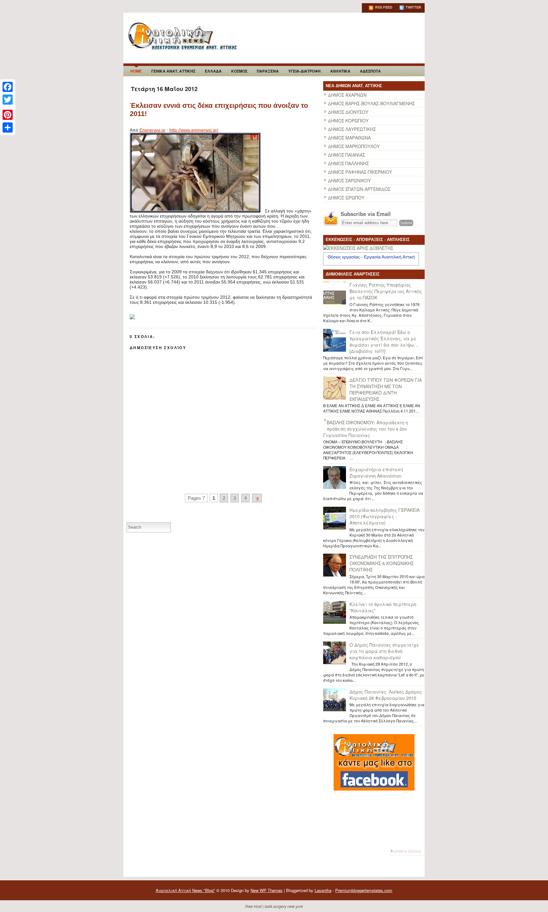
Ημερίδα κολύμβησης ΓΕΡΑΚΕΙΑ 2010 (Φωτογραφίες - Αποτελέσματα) (384, 516)
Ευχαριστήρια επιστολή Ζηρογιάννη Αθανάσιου (376, 472)
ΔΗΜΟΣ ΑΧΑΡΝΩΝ (347, 95)
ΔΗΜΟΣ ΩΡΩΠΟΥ (346, 197)
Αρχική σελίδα (407, 851)
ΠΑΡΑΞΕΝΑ (268, 71)
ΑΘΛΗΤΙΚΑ (340, 71)
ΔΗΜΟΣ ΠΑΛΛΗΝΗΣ (348, 163)
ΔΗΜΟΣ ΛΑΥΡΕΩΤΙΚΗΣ (352, 129)
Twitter (413, 7)
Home (136, 71)
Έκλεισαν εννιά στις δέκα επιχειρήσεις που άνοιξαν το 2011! (219, 109)
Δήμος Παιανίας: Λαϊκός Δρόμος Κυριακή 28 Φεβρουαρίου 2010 (385, 694)
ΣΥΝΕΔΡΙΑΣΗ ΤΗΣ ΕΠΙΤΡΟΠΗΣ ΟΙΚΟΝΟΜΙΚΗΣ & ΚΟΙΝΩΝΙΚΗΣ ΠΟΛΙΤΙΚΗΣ (381, 563)
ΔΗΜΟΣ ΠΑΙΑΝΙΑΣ (346, 155)
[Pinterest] (7, 114)
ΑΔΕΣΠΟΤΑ (370, 71)
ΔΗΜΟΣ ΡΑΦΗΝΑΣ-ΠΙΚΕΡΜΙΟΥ (360, 172)
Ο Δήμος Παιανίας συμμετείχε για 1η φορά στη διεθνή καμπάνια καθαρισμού (384, 651)
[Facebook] (7, 87)
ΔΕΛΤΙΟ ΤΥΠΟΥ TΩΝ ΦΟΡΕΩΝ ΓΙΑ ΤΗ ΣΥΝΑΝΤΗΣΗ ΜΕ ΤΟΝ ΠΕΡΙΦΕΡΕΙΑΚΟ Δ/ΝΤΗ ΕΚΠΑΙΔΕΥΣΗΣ (385, 389)
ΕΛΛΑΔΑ (213, 71)
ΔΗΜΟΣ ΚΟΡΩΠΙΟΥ (348, 120)
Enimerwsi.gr (153, 130)
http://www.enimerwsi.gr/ (193, 130)
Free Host (253, 906)
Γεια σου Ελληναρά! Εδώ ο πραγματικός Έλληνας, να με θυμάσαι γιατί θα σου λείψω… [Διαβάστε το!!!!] (384, 341)
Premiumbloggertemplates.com (363, 890)
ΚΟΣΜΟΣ (239, 71)
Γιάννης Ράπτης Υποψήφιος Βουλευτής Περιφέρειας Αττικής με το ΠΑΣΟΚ (385, 291)
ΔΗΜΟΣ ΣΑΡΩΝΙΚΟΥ (349, 180)
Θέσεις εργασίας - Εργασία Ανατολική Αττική (371, 256)
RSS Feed (383, 7)
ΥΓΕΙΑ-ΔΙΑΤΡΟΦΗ (304, 71)
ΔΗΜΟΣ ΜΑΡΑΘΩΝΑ (349, 137)
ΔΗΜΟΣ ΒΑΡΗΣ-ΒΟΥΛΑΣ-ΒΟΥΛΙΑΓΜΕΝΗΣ (371, 103)
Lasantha (323, 890)
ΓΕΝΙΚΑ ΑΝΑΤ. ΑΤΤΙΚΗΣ (173, 71)
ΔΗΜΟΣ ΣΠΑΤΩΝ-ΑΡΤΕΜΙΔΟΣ (359, 189)
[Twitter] (7, 99)
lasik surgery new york (283, 906)
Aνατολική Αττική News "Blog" (185, 890)
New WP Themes (267, 890)
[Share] (7, 127)
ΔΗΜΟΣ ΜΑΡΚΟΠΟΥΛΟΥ (354, 146)
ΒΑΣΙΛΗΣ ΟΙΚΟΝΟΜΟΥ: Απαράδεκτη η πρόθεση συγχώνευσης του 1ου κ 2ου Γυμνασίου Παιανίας (365, 428)
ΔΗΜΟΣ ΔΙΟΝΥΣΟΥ (348, 112)
